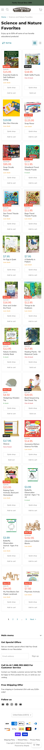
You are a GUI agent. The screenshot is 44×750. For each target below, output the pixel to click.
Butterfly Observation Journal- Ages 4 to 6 (10, 544)
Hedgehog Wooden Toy (11, 399)
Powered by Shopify (22, 746)
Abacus (6, 444)
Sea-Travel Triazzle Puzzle (10, 214)
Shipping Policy (9, 740)
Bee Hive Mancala (10, 123)
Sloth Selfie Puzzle (32, 75)
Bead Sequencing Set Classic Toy (32, 399)
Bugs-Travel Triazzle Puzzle (31, 214)
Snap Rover (29, 123)
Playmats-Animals (32, 591)
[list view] (40, 43)
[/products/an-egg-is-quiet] (11, 244)
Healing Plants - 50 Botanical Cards (33, 353)
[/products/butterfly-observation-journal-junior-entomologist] (32, 474)
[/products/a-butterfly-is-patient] (32, 244)
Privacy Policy (35, 740)
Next (32, 619)
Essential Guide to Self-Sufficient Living (10, 77)
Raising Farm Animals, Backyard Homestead (10, 492)
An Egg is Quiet (9, 259)
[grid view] (34, 43)
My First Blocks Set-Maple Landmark (11, 592)
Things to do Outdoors (30, 306)
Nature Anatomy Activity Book (10, 353)
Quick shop (11, 88)
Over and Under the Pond (9, 306)
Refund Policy (23, 740)
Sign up (35, 656)
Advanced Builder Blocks (32, 542)
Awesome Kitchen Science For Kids (32, 445)
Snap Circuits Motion (8, 168)
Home (3, 17)
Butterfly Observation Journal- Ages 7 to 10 (32, 493)
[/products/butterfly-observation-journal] (11, 525)
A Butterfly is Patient (30, 260)
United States (21, 715)
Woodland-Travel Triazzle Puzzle (32, 168)
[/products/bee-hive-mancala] (11, 107)
